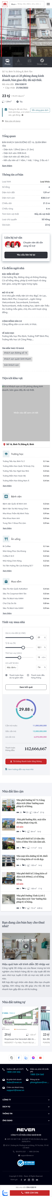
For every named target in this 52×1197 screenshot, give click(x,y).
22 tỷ (46, 1034)
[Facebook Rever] (21, 1180)
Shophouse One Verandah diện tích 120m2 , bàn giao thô (19, 1039)
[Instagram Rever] (33, 1180)
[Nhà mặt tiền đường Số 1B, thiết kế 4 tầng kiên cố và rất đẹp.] (8, 861)
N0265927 (8, 1043)
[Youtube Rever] (37, 1180)
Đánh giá (14, 1180)
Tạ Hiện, (18, 1043)
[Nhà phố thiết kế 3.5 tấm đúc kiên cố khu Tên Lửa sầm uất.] (8, 843)
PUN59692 (47, 1043)
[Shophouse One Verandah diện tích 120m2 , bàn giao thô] (20, 1018)
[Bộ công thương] (26, 1163)
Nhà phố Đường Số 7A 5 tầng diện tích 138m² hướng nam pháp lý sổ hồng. (31, 803)
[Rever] (26, 1129)
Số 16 (5, 72)
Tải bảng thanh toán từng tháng (27, 762)
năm (44, 658)
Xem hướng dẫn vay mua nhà (20, 770)
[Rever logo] (5, 4)
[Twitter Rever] (25, 1180)
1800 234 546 (31, 1193)
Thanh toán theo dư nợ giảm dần (16, 676)
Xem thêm (7, 166)
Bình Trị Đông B (16, 72)
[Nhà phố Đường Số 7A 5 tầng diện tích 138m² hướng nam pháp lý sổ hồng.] (8, 805)
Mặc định (11, 668)
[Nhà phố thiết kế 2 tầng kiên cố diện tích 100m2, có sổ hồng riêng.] (8, 878)
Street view (42, 64)
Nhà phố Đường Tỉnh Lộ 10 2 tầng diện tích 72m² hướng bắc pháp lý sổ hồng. (32, 899)
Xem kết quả (26, 687)
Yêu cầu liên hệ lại (26, 255)
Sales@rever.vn (14, 1083)
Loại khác (45, 182)
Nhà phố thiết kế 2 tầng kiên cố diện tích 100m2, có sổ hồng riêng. (32, 877)
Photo (7, 64)
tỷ (45, 638)
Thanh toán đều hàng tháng (38, 676)
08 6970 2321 (21, 1152)
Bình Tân (28, 72)
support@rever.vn (15, 1090)
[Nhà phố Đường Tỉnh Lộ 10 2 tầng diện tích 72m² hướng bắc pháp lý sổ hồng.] (8, 899)
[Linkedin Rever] (29, 1180)
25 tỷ (7, 1034)
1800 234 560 (37, 1075)
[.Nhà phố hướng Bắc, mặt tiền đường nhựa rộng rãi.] (8, 824)
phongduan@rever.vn (40, 1083)
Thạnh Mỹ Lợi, (28, 1043)
